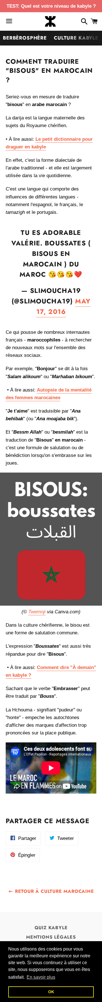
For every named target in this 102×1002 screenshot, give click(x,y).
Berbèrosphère (25, 37)
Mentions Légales (51, 937)
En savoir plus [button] (41, 977)
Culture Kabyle (76, 37)
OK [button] (51, 991)
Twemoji (37, 611)
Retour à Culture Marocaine (53, 891)
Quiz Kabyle (51, 927)
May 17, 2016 (63, 306)
